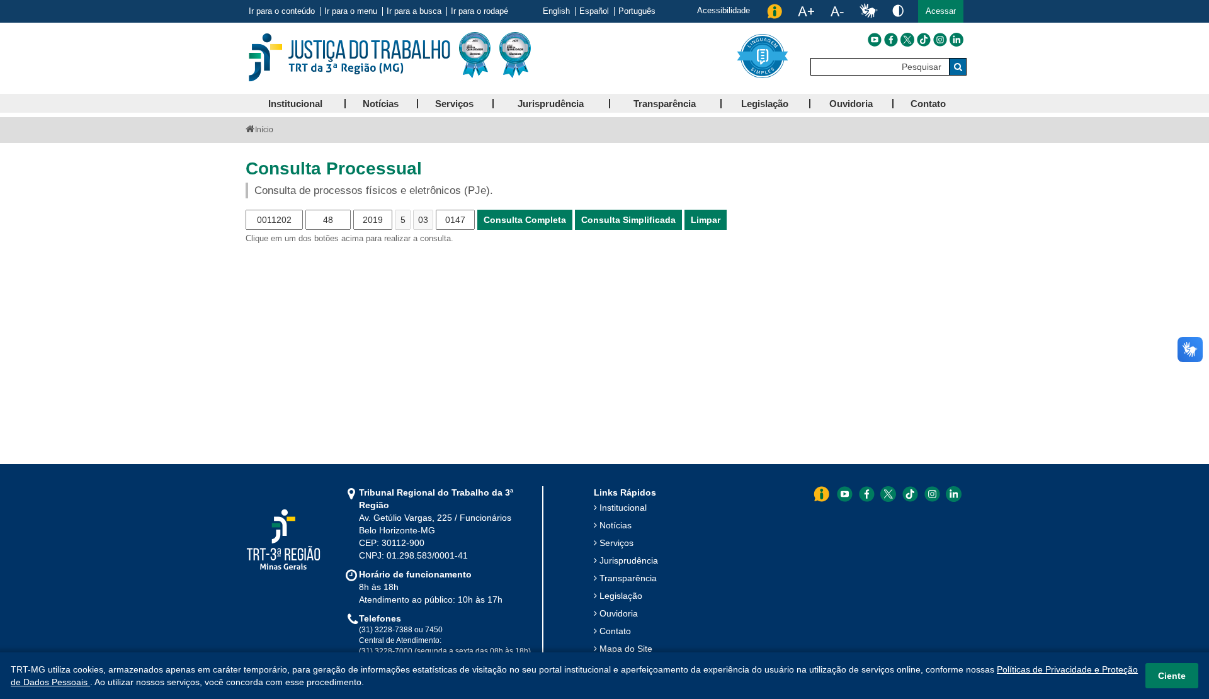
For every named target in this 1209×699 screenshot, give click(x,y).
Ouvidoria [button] (851, 103)
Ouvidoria (618, 613)
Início (264, 129)
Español (594, 11)
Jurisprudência (628, 560)
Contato (615, 631)
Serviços (616, 543)
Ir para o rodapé (479, 11)
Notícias (615, 525)
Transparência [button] (664, 103)
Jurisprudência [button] (551, 103)
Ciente (1172, 676)
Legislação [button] (764, 103)
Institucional (623, 508)
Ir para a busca (414, 11)
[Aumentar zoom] (806, 11)
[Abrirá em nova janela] (875, 40)
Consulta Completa (525, 220)
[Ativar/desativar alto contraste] (898, 10)
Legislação (620, 596)
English (556, 11)
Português (637, 11)
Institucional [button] (295, 103)
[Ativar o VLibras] (868, 11)
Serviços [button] (454, 103)
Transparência (628, 578)
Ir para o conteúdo (282, 11)
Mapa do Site (625, 649)
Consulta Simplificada (628, 220)
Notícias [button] (381, 103)
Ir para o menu (350, 11)
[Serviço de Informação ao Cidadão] (774, 11)
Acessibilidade (723, 10)
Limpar (705, 220)
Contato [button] (928, 103)
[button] (940, 11)
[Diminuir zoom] (837, 11)
